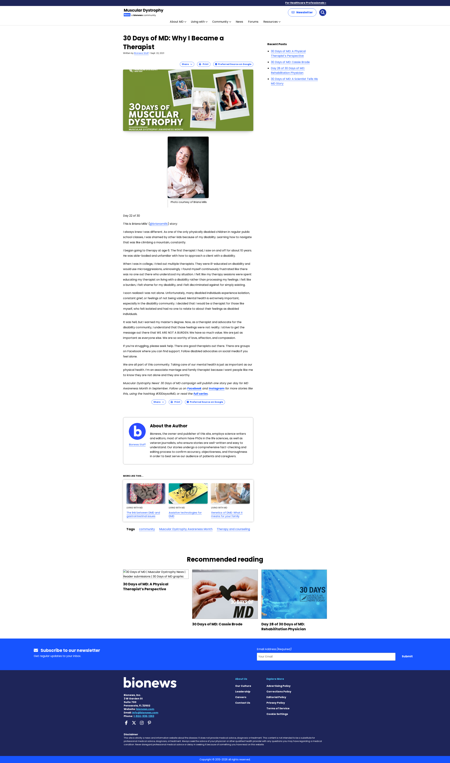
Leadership (242, 691)
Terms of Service (278, 708)
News (239, 22)
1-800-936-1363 (144, 716)
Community (220, 22)
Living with (198, 22)
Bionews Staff (141, 53)
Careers (240, 697)
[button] (302, 12)
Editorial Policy (276, 697)
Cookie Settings (277, 714)
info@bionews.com (145, 712)
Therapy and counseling (233, 529)
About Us (241, 679)
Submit (407, 656)
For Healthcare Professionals (304, 3)
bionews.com (145, 709)
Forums (253, 22)
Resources (270, 22)
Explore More (275, 679)
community (147, 529)
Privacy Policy (275, 703)
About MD (177, 22)
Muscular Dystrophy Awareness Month (186, 529)
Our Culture (243, 686)
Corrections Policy (278, 691)
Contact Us (242, 703)
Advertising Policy (278, 686)
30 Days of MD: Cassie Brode (290, 62)
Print (204, 64)
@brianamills (159, 224)
